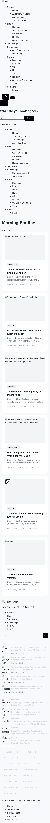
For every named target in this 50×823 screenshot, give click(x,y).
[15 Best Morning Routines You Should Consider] (25, 261)
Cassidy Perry (32, 764)
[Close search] (4, 103)
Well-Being (17, 53)
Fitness (11, 387)
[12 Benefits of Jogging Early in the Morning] (25, 383)
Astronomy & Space (21, 13)
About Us (11, 815)
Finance (16, 63)
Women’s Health (19, 30)
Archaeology (18, 16)
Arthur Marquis (11, 758)
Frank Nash (10, 775)
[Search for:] (12, 117)
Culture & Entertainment (23, 80)
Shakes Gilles (29, 781)
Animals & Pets (19, 20)
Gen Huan (27, 775)
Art (13, 73)
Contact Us (12, 819)
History (15, 70)
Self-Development (20, 50)
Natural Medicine (20, 40)
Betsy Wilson (30, 752)
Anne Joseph (10, 769)
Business (16, 60)
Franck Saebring (12, 764)
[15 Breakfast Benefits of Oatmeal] (25, 566)
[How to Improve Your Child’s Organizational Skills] (25, 444)
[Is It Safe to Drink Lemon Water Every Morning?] (25, 322)
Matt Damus (10, 781)
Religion (16, 76)
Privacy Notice (13, 812)
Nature (15, 10)
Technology (12, 43)
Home (10, 805)
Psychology (12, 46)
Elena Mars (30, 758)
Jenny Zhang (30, 787)
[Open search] (5, 97)
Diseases (16, 26)
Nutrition (16, 36)
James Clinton (11, 787)
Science (11, 7)
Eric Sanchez (30, 769)
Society (10, 56)
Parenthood (17, 33)
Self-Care (11, 86)
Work (14, 66)
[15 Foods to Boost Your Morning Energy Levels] (25, 505)
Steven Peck (10, 793)
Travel (15, 83)
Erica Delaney (11, 752)
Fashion (16, 90)
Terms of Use (13, 809)
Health (10, 23)
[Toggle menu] (12, 97)
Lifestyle (12, 265)
